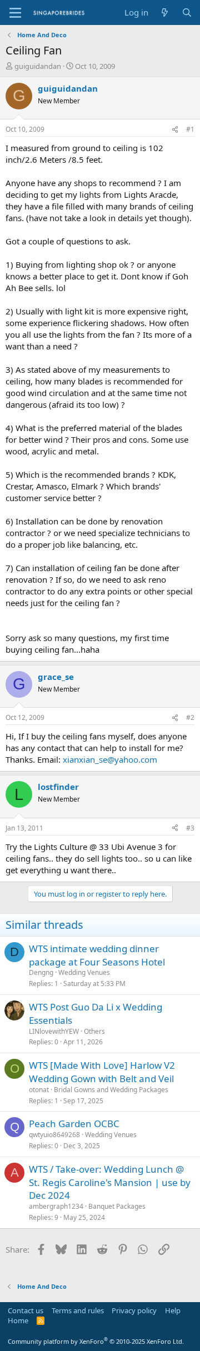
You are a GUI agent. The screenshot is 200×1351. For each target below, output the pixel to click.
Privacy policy (134, 1310)
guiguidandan (37, 66)
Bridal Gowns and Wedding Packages (111, 1089)
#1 (190, 129)
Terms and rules (78, 1310)
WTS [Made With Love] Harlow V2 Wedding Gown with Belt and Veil (102, 1072)
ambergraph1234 (56, 1206)
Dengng (41, 972)
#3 (190, 828)
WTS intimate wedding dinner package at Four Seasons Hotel (97, 955)
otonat (39, 1089)
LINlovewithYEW (54, 1031)
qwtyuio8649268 (54, 1134)
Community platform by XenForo (96, 1341)
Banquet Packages (117, 1206)
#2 (190, 717)
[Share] (175, 129)
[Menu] (15, 13)
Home (18, 1320)
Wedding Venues (84, 972)
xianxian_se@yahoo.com (110, 759)
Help (173, 1310)
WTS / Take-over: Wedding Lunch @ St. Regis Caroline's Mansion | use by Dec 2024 (110, 1182)
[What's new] (165, 12)
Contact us (25, 1310)
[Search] (187, 12)
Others (94, 1031)
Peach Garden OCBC (74, 1123)
